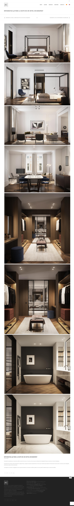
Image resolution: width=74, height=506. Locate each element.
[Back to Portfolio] (37, 18)
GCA (18, 461)
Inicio (41, 4)
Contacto (62, 4)
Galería (45, 4)
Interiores (6, 458)
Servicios (51, 4)
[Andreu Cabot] (6, 5)
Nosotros (56, 4)
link (55, 467)
